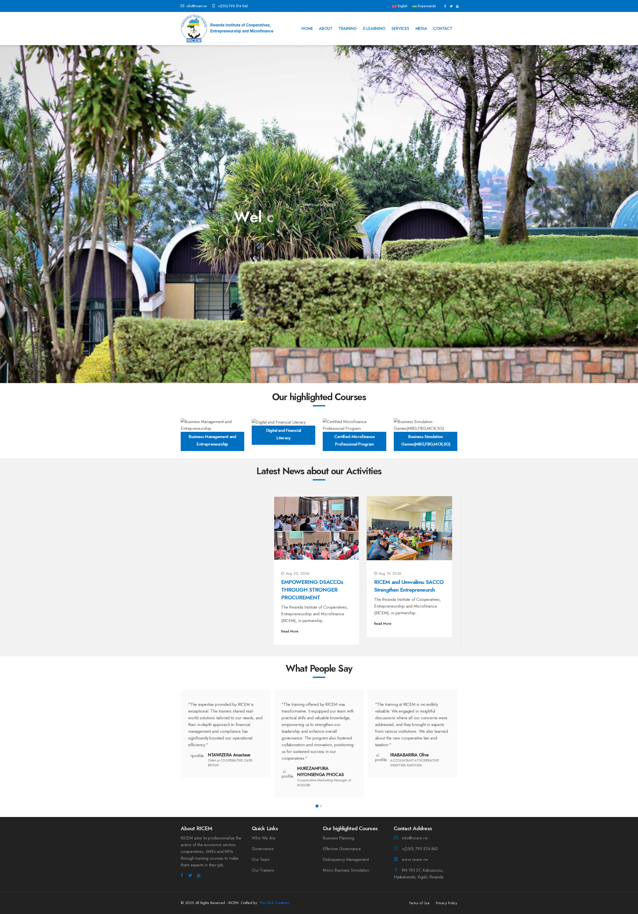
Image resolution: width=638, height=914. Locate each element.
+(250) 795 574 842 (233, 5)
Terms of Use (419, 903)
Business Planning (338, 838)
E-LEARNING (374, 28)
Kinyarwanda (426, 5)
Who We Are (263, 838)
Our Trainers (263, 870)
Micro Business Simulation (346, 870)
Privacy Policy (446, 903)
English (402, 5)
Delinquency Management (346, 859)
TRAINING (347, 28)
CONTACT (442, 28)
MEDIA (421, 28)
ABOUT (325, 28)
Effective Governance (342, 849)
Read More (289, 631)
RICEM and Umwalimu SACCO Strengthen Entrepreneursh (409, 586)
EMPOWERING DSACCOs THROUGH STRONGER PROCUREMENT (312, 589)
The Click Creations (274, 903)
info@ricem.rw (197, 5)
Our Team (260, 859)
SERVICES (400, 28)
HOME (307, 28)
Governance (263, 849)
